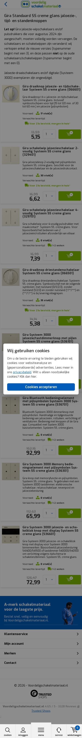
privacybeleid (22, 372)
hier (33, 377)
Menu (41, 735)
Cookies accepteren (41, 387)
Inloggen (23, 735)
